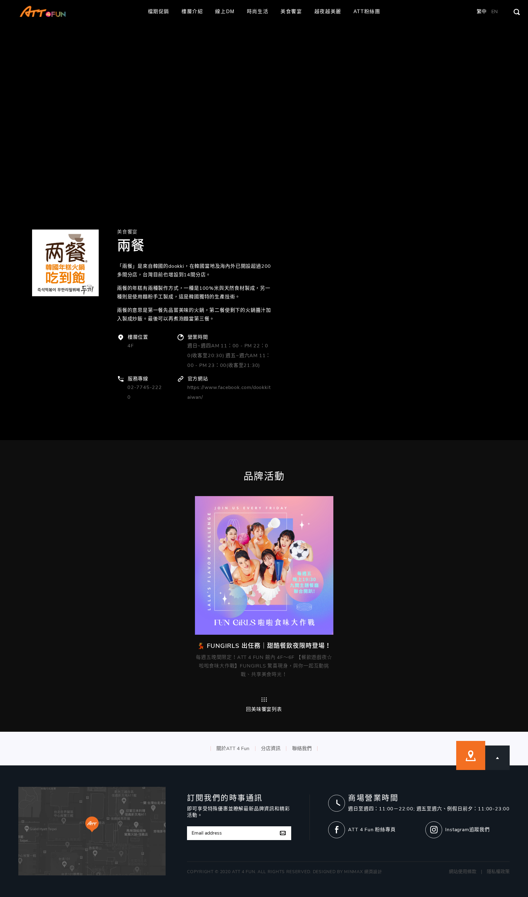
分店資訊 (270, 748)
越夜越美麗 (327, 11)
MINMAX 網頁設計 (363, 872)
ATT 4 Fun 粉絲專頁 (371, 829)
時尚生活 (257, 11)
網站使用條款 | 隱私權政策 (479, 872)
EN (494, 11)
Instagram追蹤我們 (467, 829)
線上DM (224, 11)
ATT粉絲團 (367, 11)
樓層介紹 (192, 11)
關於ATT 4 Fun (232, 748)
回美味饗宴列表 (264, 709)
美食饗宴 (291, 11)
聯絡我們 (302, 748)
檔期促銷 (158, 11)
